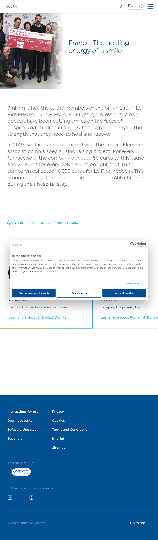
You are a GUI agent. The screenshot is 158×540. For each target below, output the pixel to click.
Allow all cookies (124, 293)
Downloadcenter (20, 420)
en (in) (135, 6)
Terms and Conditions (69, 430)
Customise (77, 293)
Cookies (58, 420)
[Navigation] (150, 6)
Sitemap (59, 448)
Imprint (58, 438)
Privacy (58, 412)
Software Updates (21, 430)
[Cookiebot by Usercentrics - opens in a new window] (132, 244)
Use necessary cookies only (34, 293)
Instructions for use (23, 412)
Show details (133, 283)
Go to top (137, 523)
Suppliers (14, 438)
